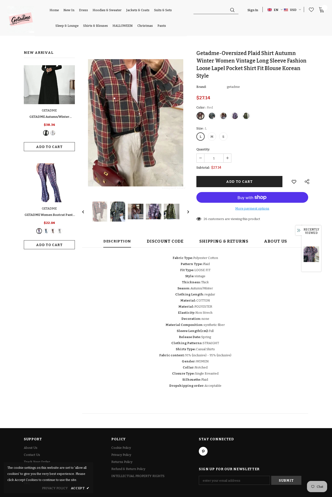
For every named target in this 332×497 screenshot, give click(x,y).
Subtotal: (203, 167)
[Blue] (46, 231)
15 (205, 219)
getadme (233, 87)
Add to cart (49, 147)
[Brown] (52, 231)
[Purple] (39, 231)
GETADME (49, 110)
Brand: (201, 87)
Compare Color (173, 187)
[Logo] (20, 19)
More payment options (252, 208)
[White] (59, 231)
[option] (135, 122)
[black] (46, 132)
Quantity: (203, 149)
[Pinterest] (203, 451)
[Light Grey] (52, 132)
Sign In (252, 10)
